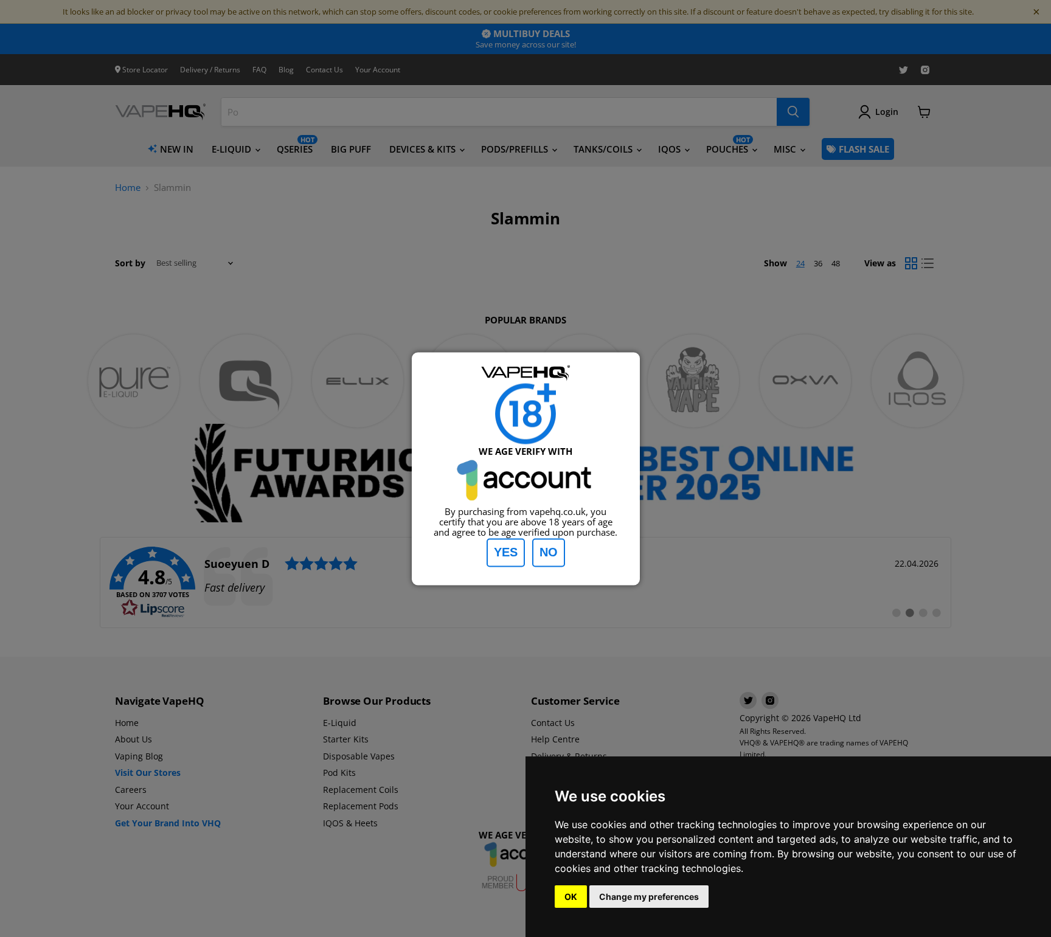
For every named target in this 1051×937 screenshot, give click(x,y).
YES (506, 552)
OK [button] (570, 896)
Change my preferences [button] (649, 896)
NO (548, 552)
